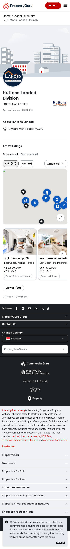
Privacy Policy (51, 529)
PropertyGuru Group (15, 316)
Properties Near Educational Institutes (25, 503)
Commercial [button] (29, 154)
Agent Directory (24, 16)
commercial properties (55, 440)
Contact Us (9, 324)
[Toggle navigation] (65, 5)
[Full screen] (60, 218)
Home (7, 16)
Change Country (12, 332)
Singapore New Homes (16, 487)
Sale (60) (10, 163)
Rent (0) (27, 163)
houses (34, 440)
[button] (20, 254)
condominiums (19, 436)
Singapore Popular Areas (17, 511)
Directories (8, 463)
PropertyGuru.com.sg (13, 410)
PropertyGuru (10, 455)
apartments (34, 436)
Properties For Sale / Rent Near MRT (24, 495)
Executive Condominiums (15, 440)
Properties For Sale (13, 471)
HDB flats (46, 436)
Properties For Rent (14, 479)
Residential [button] (10, 154)
